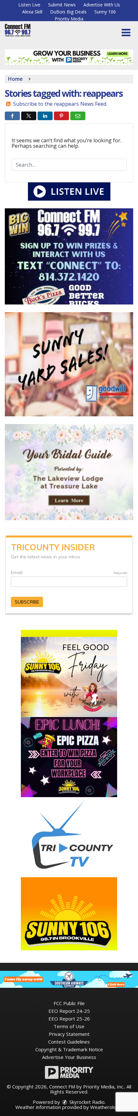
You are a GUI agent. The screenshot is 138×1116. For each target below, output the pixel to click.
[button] (126, 33)
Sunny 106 (105, 12)
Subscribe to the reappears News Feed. (60, 103)
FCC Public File (69, 1003)
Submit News (62, 5)
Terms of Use (69, 1026)
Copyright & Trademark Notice (69, 1049)
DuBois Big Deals (68, 12)
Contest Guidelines (69, 1041)
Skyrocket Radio (86, 1102)
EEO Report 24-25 (69, 1011)
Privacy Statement (69, 1034)
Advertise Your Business (69, 1057)
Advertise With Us (101, 5)
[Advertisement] (69, 57)
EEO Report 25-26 (69, 1018)
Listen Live (29, 5)
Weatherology (106, 1107)
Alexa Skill (32, 12)
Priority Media (69, 19)
